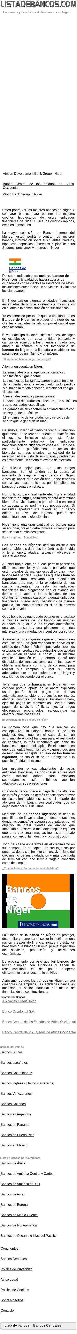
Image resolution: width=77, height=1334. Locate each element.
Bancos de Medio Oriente (19, 1215)
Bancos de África (13, 1163)
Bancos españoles (14, 1062)
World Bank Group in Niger (22, 194)
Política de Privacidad (16, 1269)
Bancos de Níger (17, 269)
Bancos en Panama (15, 1124)
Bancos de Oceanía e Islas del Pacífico (29, 1235)
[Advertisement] (38, 53)
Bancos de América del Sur (20, 1184)
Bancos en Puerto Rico (17, 1135)
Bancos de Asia (12, 1194)
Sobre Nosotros (12, 1300)
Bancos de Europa (14, 1204)
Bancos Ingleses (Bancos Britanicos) (27, 1083)
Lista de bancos (17, 1325)
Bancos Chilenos (13, 1104)
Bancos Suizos (12, 1052)
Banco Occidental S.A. (18, 1011)
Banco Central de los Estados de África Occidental (38, 185)
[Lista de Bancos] (38, 5)
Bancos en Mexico (14, 1145)
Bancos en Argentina (16, 1114)
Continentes (9, 1248)
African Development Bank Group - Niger (32, 173)
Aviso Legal (9, 1279)
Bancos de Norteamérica (19, 1225)
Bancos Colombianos (16, 1073)
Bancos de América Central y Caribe (27, 1173)
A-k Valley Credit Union (19, 1001)
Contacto (7, 1310)
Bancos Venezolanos (16, 1093)
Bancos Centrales (14, 1259)
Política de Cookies (15, 1290)
